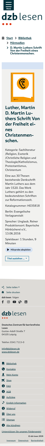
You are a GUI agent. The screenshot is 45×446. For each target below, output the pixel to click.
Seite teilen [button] (12, 287)
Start (9, 38)
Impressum (11, 440)
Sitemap (10, 419)
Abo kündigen (13, 425)
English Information (16, 402)
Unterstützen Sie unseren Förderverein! (21, 431)
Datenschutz (23, 440)
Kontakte (11, 369)
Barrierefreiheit (37, 440)
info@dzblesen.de (11, 348)
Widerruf (10, 408)
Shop (8, 380)
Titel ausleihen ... (18, 258)
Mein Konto (12, 374)
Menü (8, 8)
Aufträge (10, 397)
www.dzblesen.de (10, 351)
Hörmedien (17, 42)
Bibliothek (25, 38)
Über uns (10, 414)
